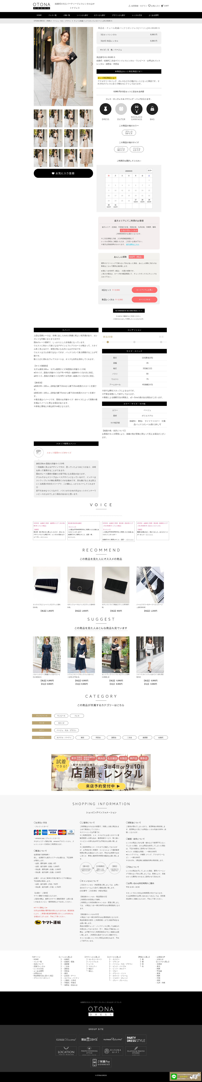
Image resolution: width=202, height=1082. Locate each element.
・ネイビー (115, 959)
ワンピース (61, 716)
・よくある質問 (37, 971)
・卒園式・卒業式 (69, 983)
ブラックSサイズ (129, 133)
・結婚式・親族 (68, 962)
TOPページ (36, 957)
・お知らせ (159, 959)
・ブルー (114, 971)
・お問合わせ (37, 973)
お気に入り (155, 6)
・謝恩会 (66, 969)
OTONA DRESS (39, 21)
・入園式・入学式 (69, 980)
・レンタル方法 (37, 969)
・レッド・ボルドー (118, 969)
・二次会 (66, 966)
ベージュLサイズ (137, 149)
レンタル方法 (137, 15)
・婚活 (65, 973)
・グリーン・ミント (118, 973)
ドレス (76, 716)
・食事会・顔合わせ (70, 985)
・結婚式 (66, 959)
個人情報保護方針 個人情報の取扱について (128, 310)
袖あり (91, 969)
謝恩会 (113, 737)
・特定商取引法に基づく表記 (42, 976)
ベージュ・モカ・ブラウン (62, 21)
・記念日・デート (69, 976)
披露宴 (145, 737)
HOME (39, 15)
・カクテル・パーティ (71, 978)
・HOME (35, 959)
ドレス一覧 (52, 15)
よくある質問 (154, 15)
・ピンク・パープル (118, 966)
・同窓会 (66, 971)
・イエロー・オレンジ (119, 978)
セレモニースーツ (95, 959)
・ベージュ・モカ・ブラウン (122, 964)
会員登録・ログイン (139, 6)
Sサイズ (61, 723)
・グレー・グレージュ (119, 980)
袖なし (91, 971)
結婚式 (160, 737)
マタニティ (93, 966)
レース (91, 964)
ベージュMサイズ (121, 149)
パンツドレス (93, 962)
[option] (63, 66)
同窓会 (98, 737)
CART (166, 6)
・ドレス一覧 (37, 962)
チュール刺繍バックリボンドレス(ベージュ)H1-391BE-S (93, 21)
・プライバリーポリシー (41, 978)
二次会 (129, 737)
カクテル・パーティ (64, 737)
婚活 (82, 737)
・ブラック (115, 962)
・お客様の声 (160, 957)
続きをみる (44, 537)
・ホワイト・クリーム (119, 976)
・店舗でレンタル (38, 966)
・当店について (37, 964)
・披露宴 (66, 964)
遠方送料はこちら (132, 244)
